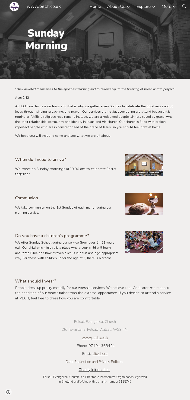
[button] (184, 6)
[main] (46, 39)
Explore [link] (143, 6)
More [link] (166, 6)
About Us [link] (116, 6)
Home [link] (95, 6)
